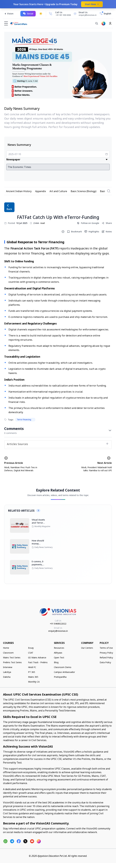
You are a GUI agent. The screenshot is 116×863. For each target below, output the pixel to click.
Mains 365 (33, 676)
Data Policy (105, 662)
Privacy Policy (106, 652)
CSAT (30, 652)
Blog (56, 662)
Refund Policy (106, 657)
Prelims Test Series (12, 662)
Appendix (40, 191)
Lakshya (7, 672)
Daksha (6, 676)
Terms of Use (106, 647)
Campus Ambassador (64, 672)
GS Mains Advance (37, 657)
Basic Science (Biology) (83, 191)
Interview (7, 667)
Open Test (59, 657)
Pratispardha (60, 676)
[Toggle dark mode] (40, 13)
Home (6, 647)
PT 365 (31, 672)
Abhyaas (58, 652)
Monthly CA (34, 681)
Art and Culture (58, 191)
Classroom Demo (62, 667)
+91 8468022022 (58, 623)
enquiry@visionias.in (58, 630)
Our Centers (87, 647)
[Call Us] (50, 13)
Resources (59, 647)
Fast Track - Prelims (38, 662)
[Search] (96, 23)
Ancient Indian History (19, 191)
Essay (31, 647)
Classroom (8, 652)
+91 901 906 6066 (63, 15)
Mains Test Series (11, 657)
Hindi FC (32, 667)
